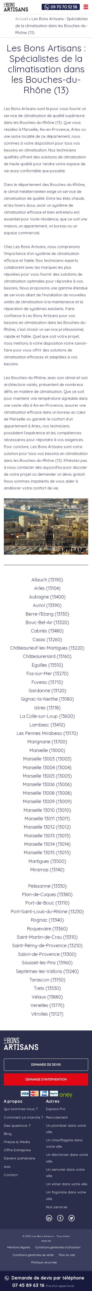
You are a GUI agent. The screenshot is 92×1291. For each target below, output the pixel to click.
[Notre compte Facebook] (60, 1218)
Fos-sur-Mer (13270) (47, 673)
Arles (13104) (47, 588)
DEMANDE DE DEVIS (46, 1064)
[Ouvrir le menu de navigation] (86, 7)
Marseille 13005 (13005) (47, 776)
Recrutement (57, 1117)
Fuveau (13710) (47, 682)
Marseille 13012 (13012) (47, 827)
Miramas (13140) (47, 870)
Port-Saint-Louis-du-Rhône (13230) (47, 911)
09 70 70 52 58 (64, 6)
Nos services (56, 1207)
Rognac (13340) (47, 920)
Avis (7, 1166)
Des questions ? (17, 1125)
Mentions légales (18, 1247)
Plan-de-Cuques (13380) (47, 894)
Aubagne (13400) (47, 597)
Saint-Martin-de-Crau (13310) (47, 937)
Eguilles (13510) (47, 665)
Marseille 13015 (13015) (47, 852)
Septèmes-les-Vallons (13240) (47, 971)
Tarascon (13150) (47, 980)
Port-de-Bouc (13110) (47, 903)
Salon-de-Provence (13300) (47, 954)
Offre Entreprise (17, 1150)
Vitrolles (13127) (47, 1014)
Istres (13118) (47, 708)
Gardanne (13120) (47, 691)
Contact (11, 1174)
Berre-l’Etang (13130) (47, 614)
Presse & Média (17, 1142)
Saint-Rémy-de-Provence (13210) (47, 945)
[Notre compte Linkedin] (49, 1218)
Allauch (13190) (47, 580)
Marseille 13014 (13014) (47, 844)
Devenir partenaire (19, 1158)
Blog (8, 1133)
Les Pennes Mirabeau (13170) (47, 733)
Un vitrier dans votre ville (66, 1184)
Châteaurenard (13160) (47, 656)
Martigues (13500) (47, 861)
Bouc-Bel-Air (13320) (47, 622)
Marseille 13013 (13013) (47, 836)
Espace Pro (55, 1109)
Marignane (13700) (47, 742)
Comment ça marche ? (23, 1117)
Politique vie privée (44, 1262)
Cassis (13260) (47, 639)
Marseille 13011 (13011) (47, 818)
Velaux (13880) (47, 997)
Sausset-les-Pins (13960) (47, 963)
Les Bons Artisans (43, 1236)
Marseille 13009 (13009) (47, 801)
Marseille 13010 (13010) (47, 810)
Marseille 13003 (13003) (47, 759)
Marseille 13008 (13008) (47, 793)
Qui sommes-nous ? (21, 1109)
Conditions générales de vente (33, 1255)
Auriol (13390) (47, 605)
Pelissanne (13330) (47, 886)
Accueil (21, 18)
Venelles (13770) (47, 1005)
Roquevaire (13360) (47, 929)
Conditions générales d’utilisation (57, 1247)
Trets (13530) (47, 988)
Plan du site (67, 1255)
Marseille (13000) (47, 750)
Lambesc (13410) (47, 725)
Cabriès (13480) (47, 631)
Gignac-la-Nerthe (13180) (47, 699)
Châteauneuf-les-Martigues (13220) (47, 648)
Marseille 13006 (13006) (47, 784)
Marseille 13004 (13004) (47, 767)
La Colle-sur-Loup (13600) (47, 716)
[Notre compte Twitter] (71, 1218)
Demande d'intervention (46, 1079)
